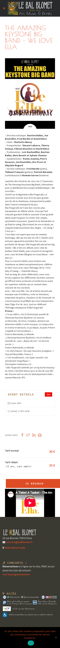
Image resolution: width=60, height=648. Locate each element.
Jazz (48, 394)
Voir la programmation (16, 574)
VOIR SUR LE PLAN (14, 547)
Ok (30, 643)
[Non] (56, 637)
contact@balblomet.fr (19, 542)
